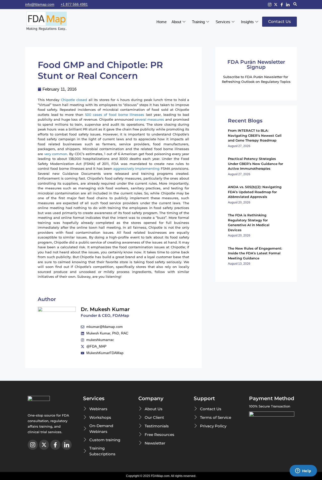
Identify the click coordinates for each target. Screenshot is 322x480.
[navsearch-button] (295, 4)
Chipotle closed (74, 100)
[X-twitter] (275, 4)
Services (223, 22)
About (176, 22)
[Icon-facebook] (282, 4)
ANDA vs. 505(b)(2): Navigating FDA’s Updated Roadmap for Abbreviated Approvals (254, 192)
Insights (247, 22)
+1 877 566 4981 (74, 4)
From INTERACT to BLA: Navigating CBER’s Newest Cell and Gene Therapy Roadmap (254, 135)
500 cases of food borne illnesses (114, 115)
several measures (149, 119)
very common (55, 154)
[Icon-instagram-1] (269, 4)
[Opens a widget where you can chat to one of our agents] (303, 471)
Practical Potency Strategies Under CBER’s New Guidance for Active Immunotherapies (255, 163)
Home (161, 22)
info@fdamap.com (39, 4)
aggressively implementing (136, 168)
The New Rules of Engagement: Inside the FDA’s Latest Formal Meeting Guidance (255, 253)
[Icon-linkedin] (288, 4)
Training (198, 22)
